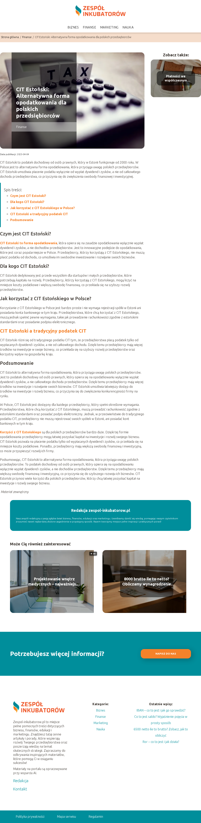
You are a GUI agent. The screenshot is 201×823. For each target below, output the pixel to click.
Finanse (89, 27)
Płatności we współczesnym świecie (176, 78)
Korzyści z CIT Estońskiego (20, 432)
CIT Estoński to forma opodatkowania (28, 243)
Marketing (109, 27)
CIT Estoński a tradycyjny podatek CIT (39, 214)
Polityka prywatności (30, 816)
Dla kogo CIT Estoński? (27, 202)
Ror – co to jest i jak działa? (161, 741)
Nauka (128, 27)
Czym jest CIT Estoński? (28, 196)
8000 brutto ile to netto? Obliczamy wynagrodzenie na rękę (146, 582)
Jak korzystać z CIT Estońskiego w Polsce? (42, 208)
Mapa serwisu (66, 816)
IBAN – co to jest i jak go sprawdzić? (160, 710)
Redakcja (20, 780)
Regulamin (96, 816)
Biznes (73, 27)
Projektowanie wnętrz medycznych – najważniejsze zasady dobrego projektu (54, 582)
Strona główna (10, 37)
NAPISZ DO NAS (165, 653)
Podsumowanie (21, 220)
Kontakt (20, 789)
